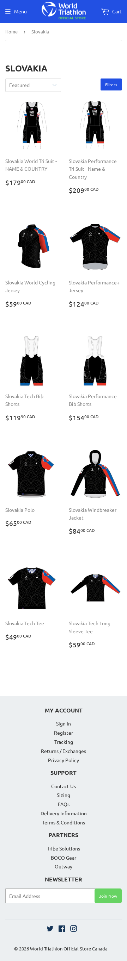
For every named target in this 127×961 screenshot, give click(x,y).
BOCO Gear (63, 857)
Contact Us (63, 786)
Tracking (63, 742)
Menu (20, 11)
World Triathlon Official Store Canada (69, 948)
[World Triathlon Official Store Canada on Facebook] (62, 929)
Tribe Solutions (63, 848)
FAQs (63, 804)
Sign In (63, 723)
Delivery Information (64, 813)
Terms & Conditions (63, 822)
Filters (111, 84)
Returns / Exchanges (63, 751)
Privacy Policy (63, 760)
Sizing (63, 795)
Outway (63, 866)
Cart (116, 11)
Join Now (108, 896)
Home (11, 31)
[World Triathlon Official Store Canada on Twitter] (50, 929)
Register (63, 732)
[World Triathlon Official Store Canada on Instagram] (73, 929)
